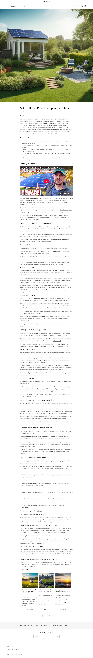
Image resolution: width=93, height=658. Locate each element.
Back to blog (47, 616)
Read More (30, 609)
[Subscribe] (58, 636)
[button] (25, 5)
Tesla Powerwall (57, 341)
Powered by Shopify (18, 654)
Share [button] (23, 115)
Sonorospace (12, 654)
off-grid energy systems (66, 210)
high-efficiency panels (45, 234)
